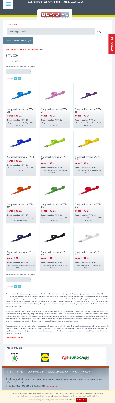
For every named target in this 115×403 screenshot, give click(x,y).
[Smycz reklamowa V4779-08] (89, 143)
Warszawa (18, 382)
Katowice (73, 379)
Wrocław (26, 382)
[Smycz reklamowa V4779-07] (21, 191)
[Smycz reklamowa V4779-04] (21, 238)
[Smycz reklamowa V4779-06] (55, 191)
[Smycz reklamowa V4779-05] (89, 191)
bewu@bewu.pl (51, 386)
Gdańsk (66, 379)
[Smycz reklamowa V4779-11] (21, 143)
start (10, 371)
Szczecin (99, 379)
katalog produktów (58, 371)
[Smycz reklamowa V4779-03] (55, 238)
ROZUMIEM (81, 400)
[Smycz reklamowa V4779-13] (89, 96)
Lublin (44, 379)
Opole (93, 379)
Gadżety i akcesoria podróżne (27, 49)
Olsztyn (86, 379)
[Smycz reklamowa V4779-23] (21, 96)
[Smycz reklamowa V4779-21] (55, 96)
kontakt (86, 371)
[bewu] (54, 17)
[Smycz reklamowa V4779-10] (55, 143)
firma (20, 371)
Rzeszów (51, 379)
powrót (20, 337)
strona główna (12, 24)
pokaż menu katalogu (18, 40)
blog (75, 371)
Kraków (80, 379)
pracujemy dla (35, 371)
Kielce (39, 379)
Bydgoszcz (10, 382)
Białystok (59, 379)
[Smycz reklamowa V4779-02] (89, 238)
